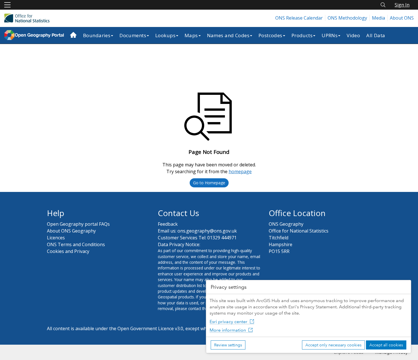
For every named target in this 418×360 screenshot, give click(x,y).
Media (378, 18)
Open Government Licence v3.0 (150, 328)
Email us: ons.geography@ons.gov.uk (197, 231)
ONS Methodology (347, 18)
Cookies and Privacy (68, 251)
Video (353, 35)
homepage (240, 171)
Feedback (168, 224)
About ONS (402, 18)
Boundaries (96, 35)
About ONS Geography (71, 231)
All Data (375, 35)
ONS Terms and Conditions (76, 244)
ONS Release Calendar (299, 18)
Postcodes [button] (270, 35)
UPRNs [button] (330, 35)
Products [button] (302, 35)
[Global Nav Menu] (7, 5)
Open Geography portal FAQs (78, 224)
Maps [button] (191, 35)
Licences (56, 238)
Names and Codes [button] (228, 35)
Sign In (402, 5)
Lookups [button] (165, 35)
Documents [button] (132, 35)
